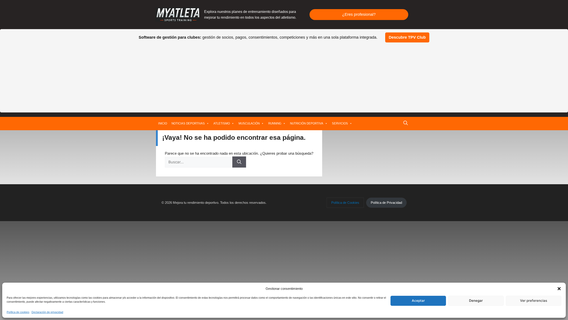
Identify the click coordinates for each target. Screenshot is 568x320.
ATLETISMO (221, 123)
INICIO (162, 123)
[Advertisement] (284, 76)
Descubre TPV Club (407, 37)
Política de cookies (18, 312)
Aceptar (418, 300)
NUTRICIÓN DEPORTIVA (306, 123)
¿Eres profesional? (359, 14)
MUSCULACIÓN (249, 123)
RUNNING (274, 123)
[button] (559, 288)
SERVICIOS (340, 123)
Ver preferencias (533, 300)
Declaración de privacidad (47, 312)
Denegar (476, 300)
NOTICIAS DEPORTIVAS (188, 123)
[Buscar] (239, 162)
